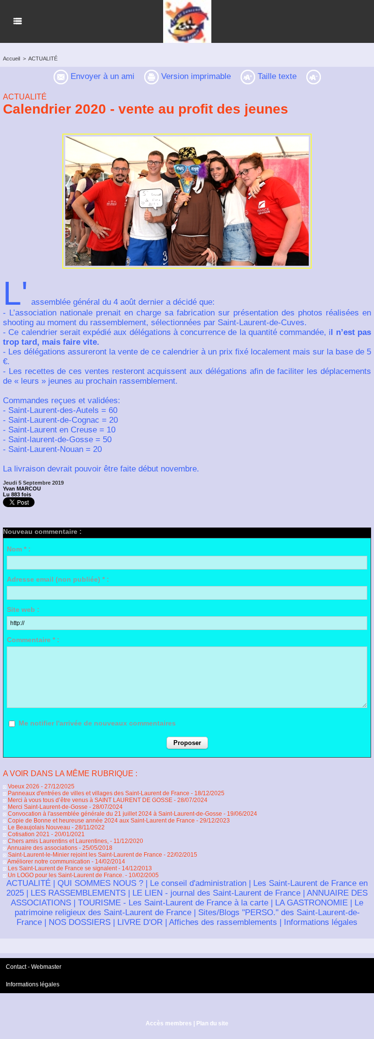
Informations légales (320, 922)
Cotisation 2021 (28, 834)
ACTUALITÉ (42, 58)
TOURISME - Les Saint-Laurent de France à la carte (173, 902)
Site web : (23, 609)
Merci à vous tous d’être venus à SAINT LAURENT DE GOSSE (90, 800)
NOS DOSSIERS (80, 922)
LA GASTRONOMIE (311, 902)
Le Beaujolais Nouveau (38, 827)
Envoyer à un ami (101, 76)
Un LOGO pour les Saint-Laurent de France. (65, 875)
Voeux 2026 (22, 786)
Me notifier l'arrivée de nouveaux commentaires (97, 723)
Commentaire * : (33, 640)
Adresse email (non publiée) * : (58, 579)
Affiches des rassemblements (223, 922)
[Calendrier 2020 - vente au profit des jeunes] (187, 136)
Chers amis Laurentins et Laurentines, (57, 841)
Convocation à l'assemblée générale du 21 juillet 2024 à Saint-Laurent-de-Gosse (114, 813)
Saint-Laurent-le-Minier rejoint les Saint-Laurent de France (84, 854)
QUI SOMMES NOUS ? (100, 883)
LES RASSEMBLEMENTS (78, 893)
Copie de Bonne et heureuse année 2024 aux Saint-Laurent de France (100, 820)
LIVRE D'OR (140, 922)
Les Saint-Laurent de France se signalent (61, 868)
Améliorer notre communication (48, 861)
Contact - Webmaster (33, 966)
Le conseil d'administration (198, 883)
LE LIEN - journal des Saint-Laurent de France (216, 893)
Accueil (11, 58)
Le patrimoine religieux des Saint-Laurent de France (189, 907)
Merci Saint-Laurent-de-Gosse (47, 807)
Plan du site (212, 1023)
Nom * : (19, 549)
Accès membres (169, 1023)
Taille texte (276, 76)
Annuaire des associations (41, 847)
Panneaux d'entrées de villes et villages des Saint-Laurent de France (97, 793)
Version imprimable (195, 76)
